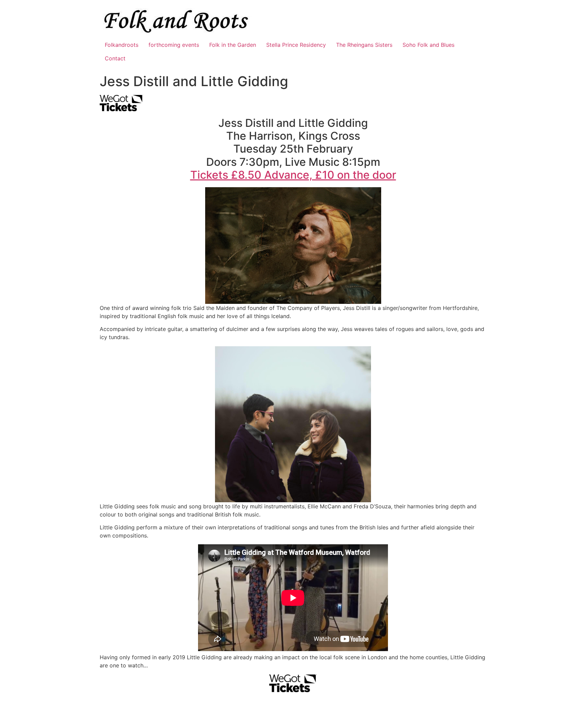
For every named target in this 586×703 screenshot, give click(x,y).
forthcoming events (174, 44)
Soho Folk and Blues (428, 44)
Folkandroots (121, 44)
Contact (115, 58)
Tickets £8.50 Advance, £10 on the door (293, 174)
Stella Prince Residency (296, 44)
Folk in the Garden (232, 44)
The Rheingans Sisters (364, 44)
